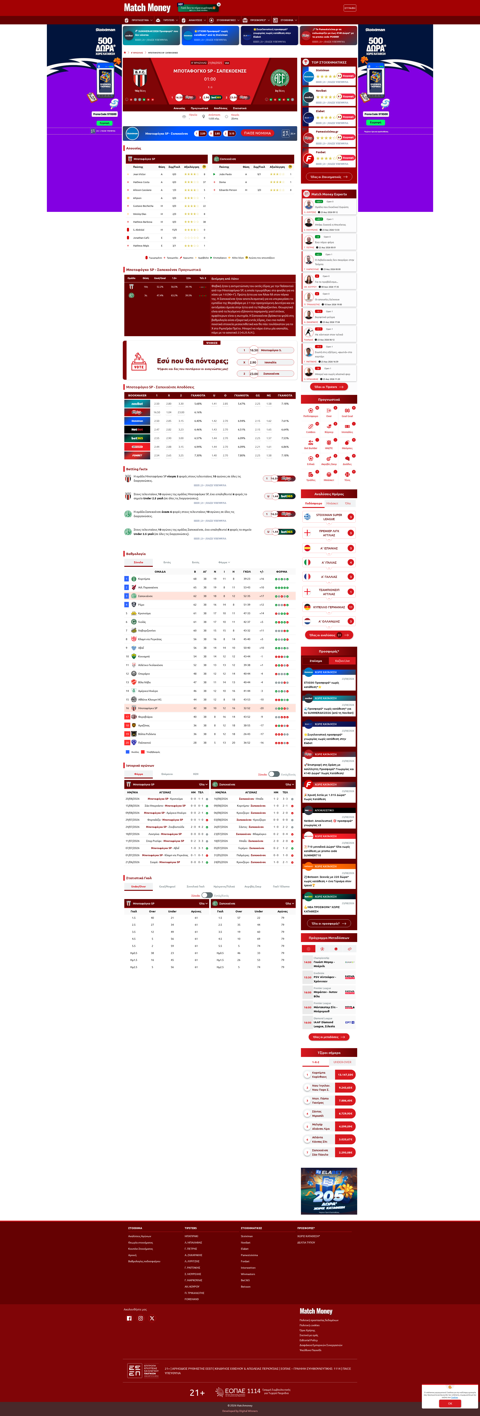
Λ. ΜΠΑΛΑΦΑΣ (311, 378)
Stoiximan (322, 70)
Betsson (245, 1286)
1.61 (269, 446)
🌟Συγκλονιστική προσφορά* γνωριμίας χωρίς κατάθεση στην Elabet (272, 33)
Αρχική (132, 1255)
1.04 (168, 412)
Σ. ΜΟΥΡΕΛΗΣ (311, 229)
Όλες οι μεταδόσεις (326, 1037)
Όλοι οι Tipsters (326, 387)
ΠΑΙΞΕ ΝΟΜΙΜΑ (257, 133)
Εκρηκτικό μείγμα (325, 317)
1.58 (269, 403)
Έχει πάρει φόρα (324, 242)
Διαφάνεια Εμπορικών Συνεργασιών (321, 1345)
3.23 (181, 429)
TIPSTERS (191, 1228)
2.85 (225, 403)
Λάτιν (235, 278)
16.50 (157, 412)
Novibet (321, 90)
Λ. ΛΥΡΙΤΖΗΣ (310, 212)
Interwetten (248, 1267)
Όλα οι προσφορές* (326, 923)
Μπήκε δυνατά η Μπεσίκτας (330, 224)
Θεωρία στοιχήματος (140, 1242)
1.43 (214, 429)
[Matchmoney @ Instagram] (141, 1318)
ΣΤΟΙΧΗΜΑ (135, 1228)
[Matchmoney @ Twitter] (152, 1318)
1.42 (214, 420)
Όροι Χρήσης (307, 1330)
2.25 (257, 403)
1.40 (214, 455)
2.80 (168, 403)
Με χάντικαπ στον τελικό (329, 334)
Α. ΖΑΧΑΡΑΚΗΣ (311, 321)
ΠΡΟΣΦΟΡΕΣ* (306, 1228)
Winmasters (248, 1274)
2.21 (257, 446)
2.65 (168, 455)
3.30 (181, 403)
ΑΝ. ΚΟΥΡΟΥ (310, 286)
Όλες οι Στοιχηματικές (326, 177)
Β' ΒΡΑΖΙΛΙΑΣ (137, 52)
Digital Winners (248, 1410)
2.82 (168, 429)
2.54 (156, 455)
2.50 (156, 403)
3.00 (181, 438)
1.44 (214, 438)
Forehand (308, 339)
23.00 (181, 412)
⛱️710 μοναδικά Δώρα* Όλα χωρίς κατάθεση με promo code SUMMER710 (327, 851)
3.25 (181, 455)
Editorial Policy (309, 1340)
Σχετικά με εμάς (309, 1335)
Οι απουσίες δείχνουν (327, 299)
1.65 (269, 429)
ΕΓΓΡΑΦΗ (350, 8)
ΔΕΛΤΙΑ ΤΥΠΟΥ (306, 1242)
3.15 (181, 420)
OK (450, 1403)
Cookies (454, 1397)
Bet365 (245, 1280)
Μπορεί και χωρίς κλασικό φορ (332, 374)
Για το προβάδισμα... (326, 281)
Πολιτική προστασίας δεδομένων (319, 1320)
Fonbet (321, 152)
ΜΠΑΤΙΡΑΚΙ (191, 1236)
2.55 (156, 438)
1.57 (269, 438)
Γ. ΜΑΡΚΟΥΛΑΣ (311, 269)
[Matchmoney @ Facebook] (129, 1318)
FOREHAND (192, 1299)
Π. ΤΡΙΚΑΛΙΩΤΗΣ (312, 304)
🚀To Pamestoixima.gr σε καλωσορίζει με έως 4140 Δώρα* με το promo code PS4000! (333, 33)
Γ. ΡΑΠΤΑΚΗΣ (310, 361)
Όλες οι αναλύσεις (325, 635)
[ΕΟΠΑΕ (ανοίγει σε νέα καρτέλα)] (252, 1392)
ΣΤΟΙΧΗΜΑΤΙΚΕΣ (251, 1228)
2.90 (168, 438)
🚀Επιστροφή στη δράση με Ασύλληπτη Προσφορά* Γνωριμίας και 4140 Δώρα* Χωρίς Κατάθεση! (329, 769)
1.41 (214, 403)
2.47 (156, 429)
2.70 (225, 420)
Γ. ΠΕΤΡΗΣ (309, 247)
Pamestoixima (249, 1255)
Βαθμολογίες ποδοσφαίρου (144, 1261)
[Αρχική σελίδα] (125, 52)
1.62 (269, 420)
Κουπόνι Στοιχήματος (140, 1248)
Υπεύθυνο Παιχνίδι (310, 1350)
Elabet (320, 111)
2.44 (156, 446)
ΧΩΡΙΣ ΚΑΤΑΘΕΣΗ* (308, 1236)
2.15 (257, 420)
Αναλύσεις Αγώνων (139, 1236)
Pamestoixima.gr (327, 131)
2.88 (168, 446)
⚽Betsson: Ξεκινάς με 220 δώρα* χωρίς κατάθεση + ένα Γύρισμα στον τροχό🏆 (327, 881)
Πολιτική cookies (310, 1325)
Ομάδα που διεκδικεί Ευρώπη (331, 206)
